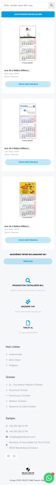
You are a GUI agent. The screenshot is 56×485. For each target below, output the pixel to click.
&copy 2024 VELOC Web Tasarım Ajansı (28, 480)
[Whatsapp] (14, 456)
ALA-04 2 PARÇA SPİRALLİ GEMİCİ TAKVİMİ (24, 226)
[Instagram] (8, 456)
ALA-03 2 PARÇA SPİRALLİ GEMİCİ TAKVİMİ (24, 148)
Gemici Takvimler (11, 76)
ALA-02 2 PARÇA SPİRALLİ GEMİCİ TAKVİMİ (24, 70)
